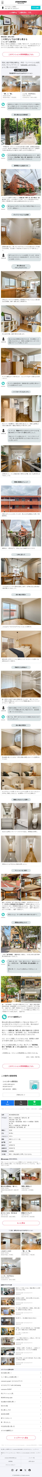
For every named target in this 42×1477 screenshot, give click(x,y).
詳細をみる (20, 1095)
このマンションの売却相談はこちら (21, 54)
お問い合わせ (31, 1461)
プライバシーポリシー (10, 1464)
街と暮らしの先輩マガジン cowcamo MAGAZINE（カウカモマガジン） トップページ (20, 1449)
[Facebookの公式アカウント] (30, 1470)
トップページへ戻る (21, 1438)
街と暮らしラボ (6, 1410)
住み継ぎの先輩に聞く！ (8, 1401)
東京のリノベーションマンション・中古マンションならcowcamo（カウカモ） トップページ (21, 1453)
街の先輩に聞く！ (6, 1373)
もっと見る (21, 1223)
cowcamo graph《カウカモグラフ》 (12, 1381)
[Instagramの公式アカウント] (12, 1470)
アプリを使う (35, 7)
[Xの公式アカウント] (25, 1470)
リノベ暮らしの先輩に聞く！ (10, 1377)
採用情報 (10, 1461)
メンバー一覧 (31, 1457)
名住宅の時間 (5, 1414)
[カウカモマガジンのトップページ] (21, 2)
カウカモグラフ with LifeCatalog (11, 1385)
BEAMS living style (6, 1397)
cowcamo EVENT (6, 1389)
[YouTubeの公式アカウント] (21, 1470)
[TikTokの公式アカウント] (17, 1470)
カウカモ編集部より (7, 1430)
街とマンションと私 (7, 1393)
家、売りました (6, 1422)
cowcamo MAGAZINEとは (10, 1457)
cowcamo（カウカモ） (29, 65)
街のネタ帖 (4, 1406)
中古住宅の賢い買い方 (8, 1426)
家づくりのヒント (6, 1418)
